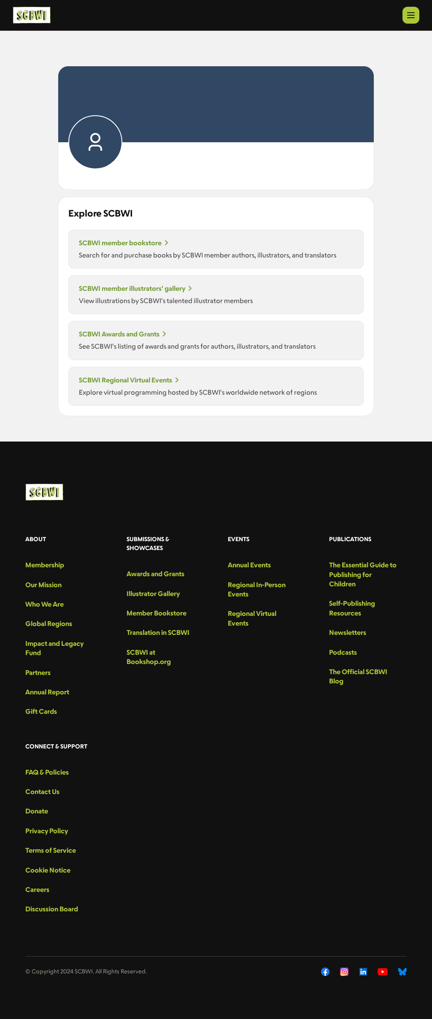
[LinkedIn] (363, 972)
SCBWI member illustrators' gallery (132, 288)
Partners (38, 672)
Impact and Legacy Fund (54, 648)
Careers (37, 889)
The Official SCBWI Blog (358, 676)
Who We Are (44, 604)
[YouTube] (383, 972)
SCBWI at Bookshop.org (149, 657)
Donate (36, 811)
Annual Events (249, 565)
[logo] (32, 15)
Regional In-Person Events (257, 589)
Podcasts (343, 652)
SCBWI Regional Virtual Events (125, 380)
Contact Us (42, 791)
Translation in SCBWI (158, 632)
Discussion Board (51, 909)
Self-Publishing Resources (352, 608)
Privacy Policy (46, 831)
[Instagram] (344, 972)
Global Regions (48, 623)
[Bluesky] (402, 972)
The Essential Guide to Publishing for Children (363, 574)
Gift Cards (41, 711)
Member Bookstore (156, 613)
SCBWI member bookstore (120, 242)
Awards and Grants (155, 573)
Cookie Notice (47, 870)
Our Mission (43, 584)
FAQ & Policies (47, 772)
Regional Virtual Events (252, 618)
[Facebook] (325, 972)
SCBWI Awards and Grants (119, 334)
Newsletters (347, 632)
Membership (44, 565)
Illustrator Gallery (153, 593)
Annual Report (47, 692)
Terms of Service (50, 850)
